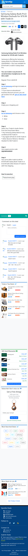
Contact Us (8, 530)
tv (10, 431)
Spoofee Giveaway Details (14, 420)
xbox (6, 431)
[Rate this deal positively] (13, 26)
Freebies (7, 513)
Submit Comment (20, 236)
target (15, 438)
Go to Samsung (6, 86)
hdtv (12, 435)
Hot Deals (8, 511)
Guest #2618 (15, 249)
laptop (21, 431)
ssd (17, 442)
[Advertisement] (14, 198)
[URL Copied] (25, 26)
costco (17, 446)
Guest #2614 (16, 275)
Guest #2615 (16, 269)
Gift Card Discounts (9, 351)
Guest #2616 (16, 263)
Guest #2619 (16, 241)
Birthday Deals (9, 514)
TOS (13, 550)
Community (8, 518)
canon (5, 442)
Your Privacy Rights (6, 550)
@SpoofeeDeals (17, 32)
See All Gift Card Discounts (14, 384)
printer (12, 442)
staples (11, 446)
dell (7, 435)
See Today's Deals (14, 501)
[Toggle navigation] (25, 2)
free (21, 438)
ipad (15, 431)
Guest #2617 (16, 257)
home (23, 442)
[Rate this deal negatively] (15, 26)
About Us (7, 532)
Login (14, 225)
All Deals (3, 11)
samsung (19, 435)
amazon (8, 438)
